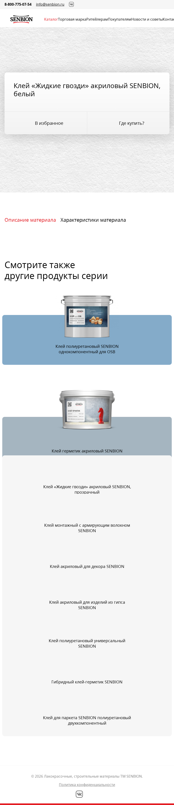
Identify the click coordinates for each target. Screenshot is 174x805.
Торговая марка (72, 19)
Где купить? (131, 123)
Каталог (51, 19)
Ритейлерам (97, 19)
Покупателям (119, 19)
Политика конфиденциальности (87, 784)
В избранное (49, 123)
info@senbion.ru (50, 4)
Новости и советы (147, 19)
